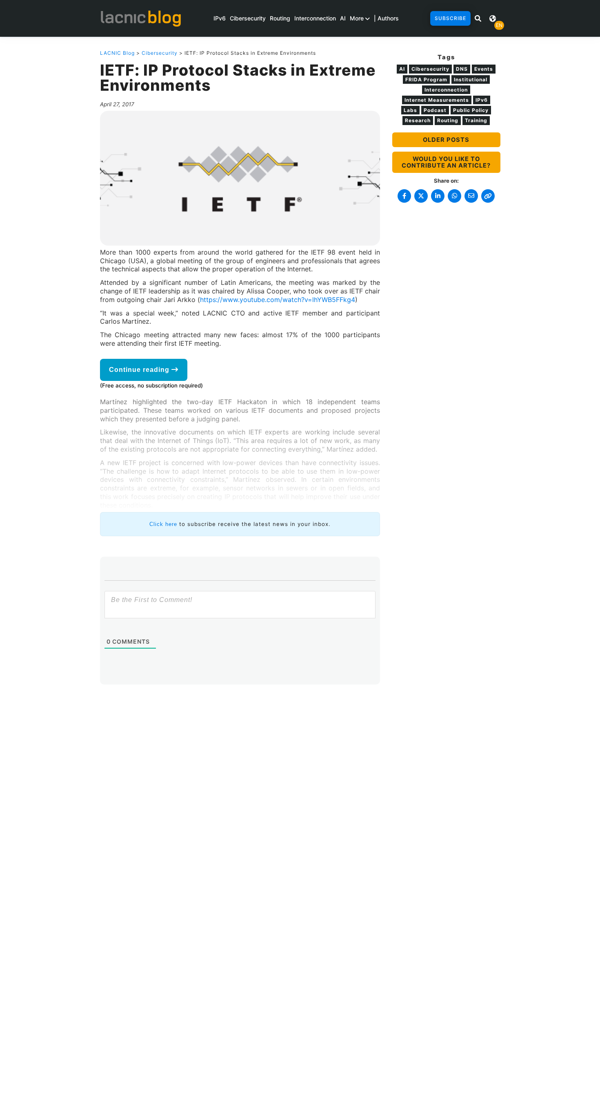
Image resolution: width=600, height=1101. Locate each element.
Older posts (446, 139)
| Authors (386, 18)
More (357, 18)
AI (343, 18)
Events (483, 69)
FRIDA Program (426, 79)
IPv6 (219, 18)
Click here (163, 524)
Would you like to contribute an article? (446, 162)
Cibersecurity (248, 18)
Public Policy (471, 110)
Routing (280, 18)
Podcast (435, 110)
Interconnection (315, 18)
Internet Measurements (436, 100)
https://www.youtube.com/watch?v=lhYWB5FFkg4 (277, 299)
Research (418, 120)
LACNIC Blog (117, 53)
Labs (410, 110)
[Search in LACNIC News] (478, 18)
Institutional (470, 79)
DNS (462, 69)
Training (476, 120)
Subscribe (450, 18)
